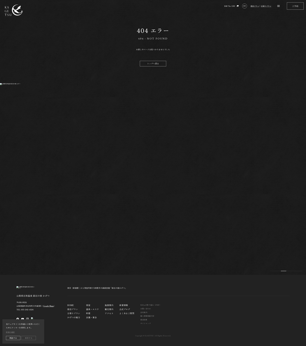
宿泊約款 (143, 319)
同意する (13, 338)
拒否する (29, 338)
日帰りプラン (266, 6)
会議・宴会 (91, 317)
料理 (88, 313)
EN (244, 6)
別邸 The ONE (229, 6)
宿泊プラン (255, 6)
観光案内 (109, 309)
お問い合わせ (145, 308)
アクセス (109, 313)
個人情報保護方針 (147, 316)
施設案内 (109, 305)
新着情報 (123, 305)
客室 (88, 305)
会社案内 (143, 312)
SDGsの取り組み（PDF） (150, 305)
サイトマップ (145, 323)
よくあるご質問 (126, 313)
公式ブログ (124, 309)
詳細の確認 (10, 332)
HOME (70, 305)
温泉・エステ (92, 309)
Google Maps (48, 306)
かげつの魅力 (73, 317)
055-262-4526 (27, 309)
